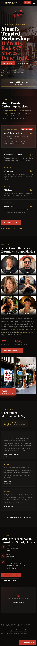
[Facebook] (20, 630)
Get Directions (10, 581)
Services (9, 633)
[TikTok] (16, 630)
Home (2, 633)
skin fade (22, 110)
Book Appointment (8, 63)
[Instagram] (11, 630)
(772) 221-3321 (10, 557)
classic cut (13, 110)
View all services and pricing (11, 228)
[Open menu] (34, 2)
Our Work (24, 633)
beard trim (5, 113)
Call (10, 642)
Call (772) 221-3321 (22, 63)
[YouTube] (25, 630)
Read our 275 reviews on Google (20, 517)
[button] (18, 136)
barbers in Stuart (15, 329)
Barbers (16, 633)
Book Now (27, 2)
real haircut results (21, 332)
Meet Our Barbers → (12, 350)
